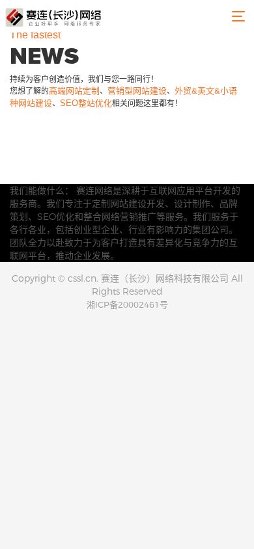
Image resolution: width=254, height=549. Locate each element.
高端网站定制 (74, 91)
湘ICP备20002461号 (127, 304)
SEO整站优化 (86, 103)
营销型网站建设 (137, 91)
